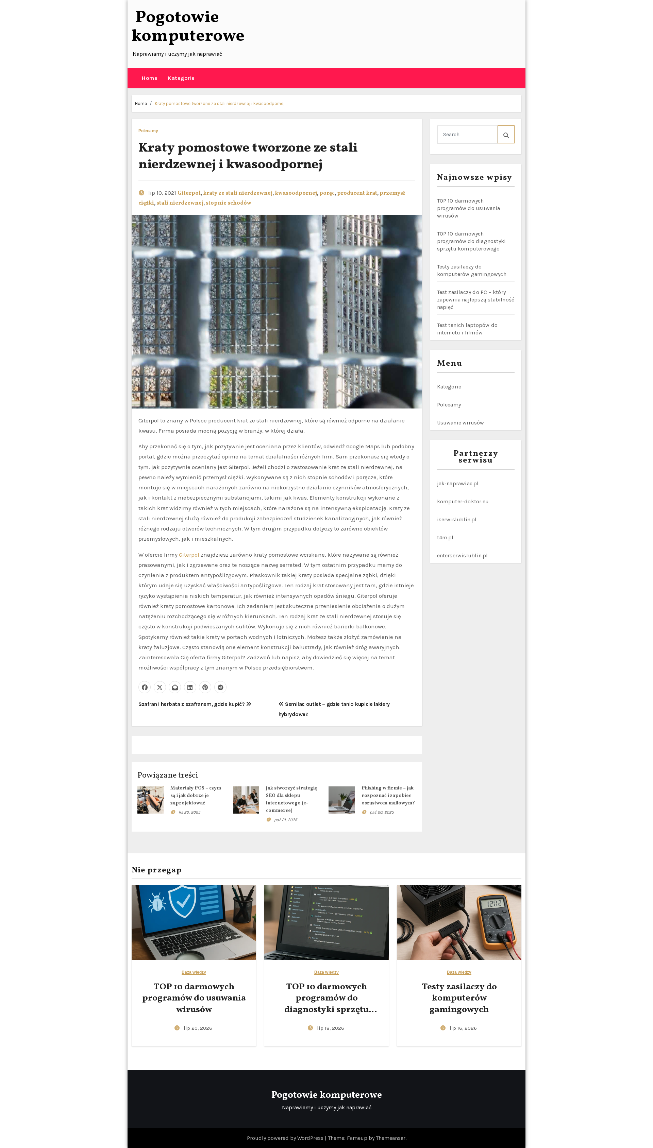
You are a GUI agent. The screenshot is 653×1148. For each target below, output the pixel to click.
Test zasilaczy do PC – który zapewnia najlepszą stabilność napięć (476, 299)
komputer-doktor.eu (463, 501)
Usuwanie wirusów (460, 422)
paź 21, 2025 (285, 819)
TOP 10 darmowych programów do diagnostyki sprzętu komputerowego (471, 241)
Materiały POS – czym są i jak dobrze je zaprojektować (195, 795)
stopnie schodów (228, 203)
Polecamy (148, 131)
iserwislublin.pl (457, 519)
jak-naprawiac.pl (458, 483)
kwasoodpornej (296, 193)
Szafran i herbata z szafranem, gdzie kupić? (192, 704)
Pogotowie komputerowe (188, 27)
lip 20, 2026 (198, 1028)
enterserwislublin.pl (462, 555)
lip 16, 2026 (463, 1028)
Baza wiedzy (194, 972)
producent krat (357, 193)
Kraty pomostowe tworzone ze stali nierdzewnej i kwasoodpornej (220, 103)
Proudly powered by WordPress (286, 1138)
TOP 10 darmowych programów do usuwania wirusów (468, 208)
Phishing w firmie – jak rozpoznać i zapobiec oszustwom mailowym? (388, 795)
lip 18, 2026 (330, 1028)
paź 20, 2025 (382, 812)
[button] (134, 78)
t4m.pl (445, 537)
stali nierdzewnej (179, 203)
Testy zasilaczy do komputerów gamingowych (459, 998)
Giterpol (189, 193)
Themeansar (390, 1138)
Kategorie (181, 78)
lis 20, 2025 (189, 812)
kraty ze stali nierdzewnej (237, 193)
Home (149, 78)
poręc (327, 193)
